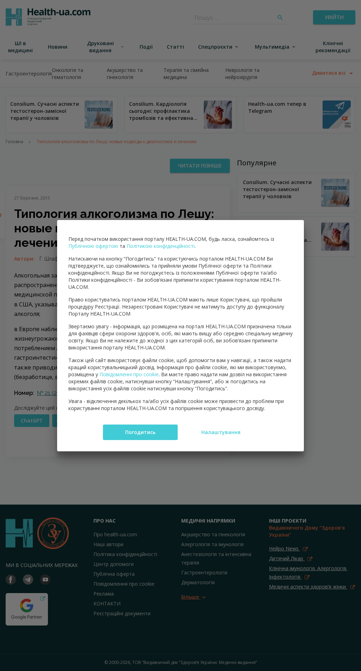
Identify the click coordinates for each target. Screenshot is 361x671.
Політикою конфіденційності (161, 246)
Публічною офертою (93, 246)
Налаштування (220, 432)
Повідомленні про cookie (129, 374)
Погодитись (140, 432)
